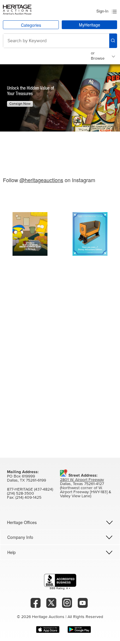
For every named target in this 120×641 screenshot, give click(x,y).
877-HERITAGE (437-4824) (30, 489)
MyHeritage (89, 25)
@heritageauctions (41, 180)
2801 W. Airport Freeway (82, 480)
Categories (31, 25)
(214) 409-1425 (28, 498)
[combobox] (56, 41)
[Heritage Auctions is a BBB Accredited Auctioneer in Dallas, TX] (60, 582)
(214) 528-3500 (20, 493)
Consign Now (20, 104)
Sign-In (102, 11)
